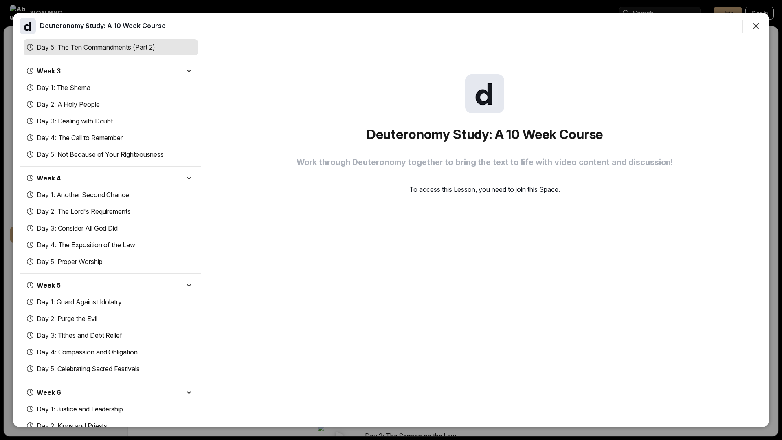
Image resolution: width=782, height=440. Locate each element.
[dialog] (391, 220)
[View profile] (28, 26)
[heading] (103, 25)
